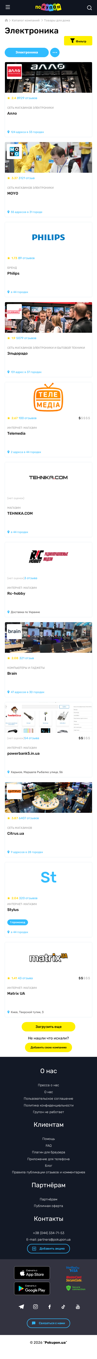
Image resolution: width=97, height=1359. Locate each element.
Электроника (27, 52)
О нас (48, 1092)
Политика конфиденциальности (48, 1105)
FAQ (49, 1146)
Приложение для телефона (48, 1159)
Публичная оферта (48, 1206)
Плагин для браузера (48, 1152)
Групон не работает (48, 1112)
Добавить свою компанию (49, 1047)
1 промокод (17, 922)
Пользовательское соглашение (48, 1099)
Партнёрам (48, 1199)
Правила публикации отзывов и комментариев (48, 1172)
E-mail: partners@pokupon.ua (48, 1240)
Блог (48, 1166)
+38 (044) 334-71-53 (48, 1233)
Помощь (48, 1139)
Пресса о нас (48, 1085)
